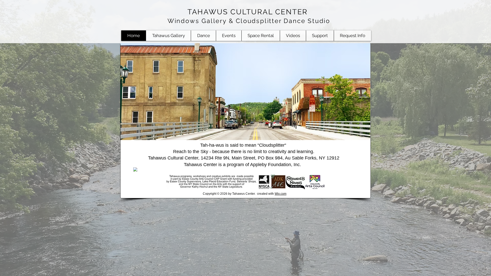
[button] (260, 35)
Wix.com (280, 193)
